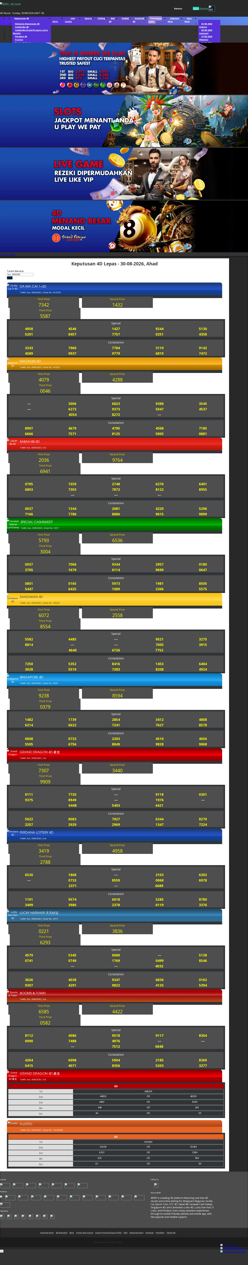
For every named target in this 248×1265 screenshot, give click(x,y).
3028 (29, 669)
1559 (72, 484)
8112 (29, 1035)
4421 (159, 805)
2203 (116, 739)
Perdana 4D (21, 36)
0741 (29, 960)
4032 (159, 966)
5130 (203, 329)
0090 (29, 1041)
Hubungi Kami (136, 1233)
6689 (159, 886)
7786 (72, 514)
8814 (29, 645)
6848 (159, 1046)
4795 (116, 428)
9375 (29, 800)
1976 (160, 800)
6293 (45, 943)
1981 (160, 583)
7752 (159, 650)
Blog (71, 1233)
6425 (72, 589)
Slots (55, 21)
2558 (117, 615)
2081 (116, 508)
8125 (116, 434)
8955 (203, 489)
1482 (29, 719)
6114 (116, 570)
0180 (203, 564)
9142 (203, 348)
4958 (29, 329)
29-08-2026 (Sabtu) (205, 26)
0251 (160, 334)
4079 (44, 380)
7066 (72, 564)
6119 (160, 905)
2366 (160, 589)
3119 (160, 348)
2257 (29, 824)
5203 (160, 1065)
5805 (160, 434)
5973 (116, 583)
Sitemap (149, 1233)
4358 (203, 334)
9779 (116, 353)
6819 (160, 353)
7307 (44, 771)
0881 (203, 434)
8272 (116, 414)
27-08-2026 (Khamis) (205, 38)
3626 (29, 980)
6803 (29, 489)
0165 (72, 583)
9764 (117, 460)
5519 (72, 669)
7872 (116, 489)
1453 (160, 664)
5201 (29, 334)
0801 (29, 583)
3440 (117, 771)
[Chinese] (187, 8)
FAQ (125, 1233)
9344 (116, 564)
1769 (116, 960)
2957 (160, 564)
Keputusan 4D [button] (21, 18)
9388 (160, 403)
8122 (160, 489)
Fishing (101, 18)
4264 (29, 1060)
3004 (45, 552)
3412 (160, 719)
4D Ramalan (61, 1233)
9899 (203, 514)
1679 (72, 570)
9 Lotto (19, 39)
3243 (29, 348)
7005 (160, 645)
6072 (44, 615)
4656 (203, 739)
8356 (116, 1065)
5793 (44, 541)
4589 (29, 353)
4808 (203, 719)
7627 (160, 725)
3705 (29, 570)
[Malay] (189, 8)
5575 (203, 589)
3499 (29, 905)
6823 (116, 403)
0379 (45, 707)
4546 (72, 329)
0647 (203, 570)
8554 (45, 627)
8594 (117, 696)
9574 (72, 899)
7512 (116, 1046)
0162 (203, 980)
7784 (116, 348)
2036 (44, 460)
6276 (160, 484)
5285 (160, 899)
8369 (203, 1060)
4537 (203, 409)
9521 (160, 639)
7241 (116, 725)
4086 (72, 1035)
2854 (116, 719)
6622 (72, 725)
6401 (203, 484)
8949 (72, 800)
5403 (116, 805)
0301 (203, 794)
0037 (29, 508)
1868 (72, 875)
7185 (203, 428)
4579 (29, 955)
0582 (45, 1023)
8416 (116, 664)
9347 (116, 980)
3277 (203, 1065)
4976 (116, 1041)
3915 (203, 645)
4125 (160, 985)
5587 (45, 316)
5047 (160, 409)
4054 (73, 414)
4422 (117, 1012)
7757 (116, 334)
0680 (116, 955)
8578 (203, 725)
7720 (72, 794)
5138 (203, 955)
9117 (160, 1035)
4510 (160, 739)
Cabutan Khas (173, 20)
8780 (203, 899)
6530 (29, 875)
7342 (44, 305)
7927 (116, 819)
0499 (160, 960)
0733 (72, 739)
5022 (29, 819)
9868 (203, 744)
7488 (72, 1041)
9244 (160, 329)
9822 (116, 985)
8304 (203, 1035)
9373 (116, 409)
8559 (116, 880)
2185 (160, 1060)
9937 (72, 353)
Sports (88, 18)
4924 (203, 669)
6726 (116, 650)
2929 (72, 824)
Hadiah (125, 18)
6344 (160, 819)
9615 (160, 514)
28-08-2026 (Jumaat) (205, 32)
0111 (29, 794)
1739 (72, 719)
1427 (116, 329)
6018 (116, 899)
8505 (203, 583)
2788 (45, 862)
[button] (5, 254)
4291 (72, 985)
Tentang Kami (47, 1233)
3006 (72, 403)
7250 (29, 664)
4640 (73, 650)
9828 (160, 744)
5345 (72, 955)
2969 (116, 824)
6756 (72, 744)
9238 (44, 696)
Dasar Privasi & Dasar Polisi (108, 1233)
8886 (116, 514)
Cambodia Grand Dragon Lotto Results (30, 32)
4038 (72, 980)
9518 (116, 1035)
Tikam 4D (171, 1233)
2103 (160, 875)
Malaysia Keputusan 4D (27, 24)
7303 (72, 489)
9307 (29, 985)
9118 (160, 794)
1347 (160, 824)
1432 (117, 305)
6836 (160, 980)
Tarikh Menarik (15, 271)
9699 (160, 570)
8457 (72, 334)
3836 (117, 931)
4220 (160, 508)
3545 (203, 403)
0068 (160, 880)
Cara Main (188, 20)
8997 (29, 428)
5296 (203, 508)
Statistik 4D (138, 20)
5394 (203, 985)
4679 (72, 428)
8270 (203, 819)
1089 (116, 589)
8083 (72, 819)
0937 (29, 564)
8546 (203, 960)
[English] (184, 8)
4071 (72, 1065)
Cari (9, 278)
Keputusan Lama (155, 20)
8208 (160, 669)
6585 (44, 1012)
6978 (203, 880)
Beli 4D (112, 20)
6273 (72, 409)
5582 (29, 639)
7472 (203, 353)
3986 (72, 905)
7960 (72, 348)
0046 (45, 391)
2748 (116, 484)
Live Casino (70, 20)
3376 (203, 905)
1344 (72, 508)
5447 (29, 589)
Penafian (160, 1233)
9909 (45, 782)
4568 (160, 428)
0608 (29, 739)
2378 (116, 905)
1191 (29, 899)
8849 (116, 744)
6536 (117, 541)
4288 (117, 380)
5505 (29, 744)
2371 (73, 886)
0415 (29, 1065)
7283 (116, 669)
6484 (203, 664)
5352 (72, 664)
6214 (29, 725)
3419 (44, 851)
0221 (44, 931)
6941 (45, 471)
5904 (116, 1060)
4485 (72, 639)
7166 (29, 514)
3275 (203, 639)
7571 (72, 434)
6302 (203, 875)
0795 (29, 484)
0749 (72, 960)
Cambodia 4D (22, 27)
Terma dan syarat (84, 1233)
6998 (72, 1060)
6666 (29, 434)
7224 (203, 824)
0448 (73, 805)
